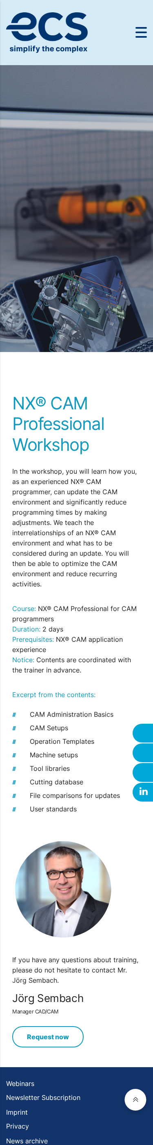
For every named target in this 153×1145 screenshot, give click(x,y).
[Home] (47, 32)
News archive (27, 1141)
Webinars (20, 1083)
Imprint (17, 1112)
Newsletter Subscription (43, 1097)
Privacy (17, 1126)
